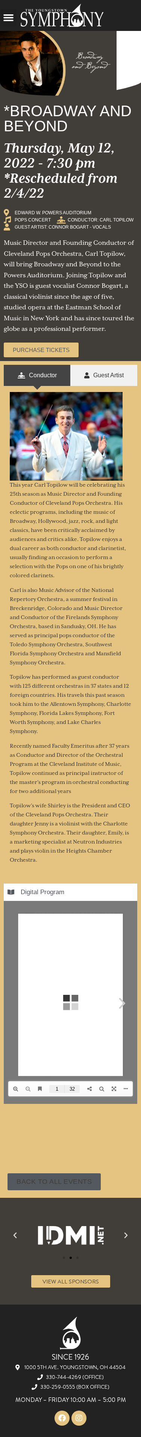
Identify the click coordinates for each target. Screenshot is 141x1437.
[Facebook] (62, 1418)
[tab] (37, 375)
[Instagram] (78, 1418)
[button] (8, 17)
